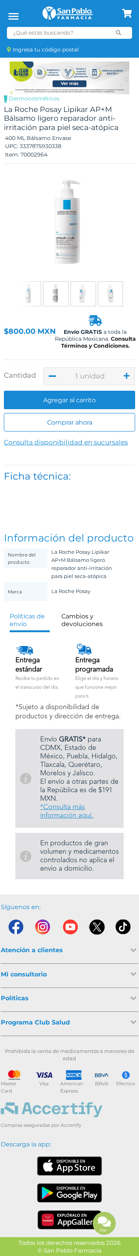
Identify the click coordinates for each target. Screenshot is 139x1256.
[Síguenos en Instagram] (42, 929)
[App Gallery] (69, 1219)
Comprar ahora (69, 422)
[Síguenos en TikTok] (123, 929)
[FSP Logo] (67, 16)
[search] (119, 32)
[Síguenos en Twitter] (96, 929)
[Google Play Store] (69, 1193)
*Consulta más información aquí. (66, 811)
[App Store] (69, 1166)
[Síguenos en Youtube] (69, 929)
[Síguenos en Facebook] (15, 929)
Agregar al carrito (69, 400)
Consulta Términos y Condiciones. (98, 342)
